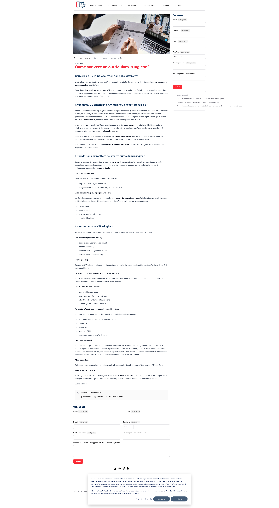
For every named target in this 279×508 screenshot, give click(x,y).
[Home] (74, 58)
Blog (80, 58)
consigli (88, 58)
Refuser (179, 499)
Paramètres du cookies (144, 499)
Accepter (161, 499)
